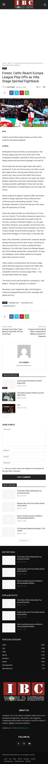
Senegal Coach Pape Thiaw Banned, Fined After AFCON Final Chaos (12, 331)
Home (4, 63)
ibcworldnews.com (27, 303)
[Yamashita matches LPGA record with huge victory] (8, 396)
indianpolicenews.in (9, 306)
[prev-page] (3, 416)
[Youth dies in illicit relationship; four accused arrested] (8, 494)
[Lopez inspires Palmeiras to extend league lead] (8, 384)
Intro (18, 405)
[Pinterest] (22, 93)
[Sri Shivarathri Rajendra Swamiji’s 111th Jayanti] (8, 532)
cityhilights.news (14, 303)
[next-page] (7, 416)
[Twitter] (16, 93)
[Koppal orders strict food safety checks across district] (8, 507)
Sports (10, 63)
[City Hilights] (3, 87)
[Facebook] (11, 93)
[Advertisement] (24, 34)
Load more (23, 541)
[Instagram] (24, 743)
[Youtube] (29, 743)
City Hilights (11, 87)
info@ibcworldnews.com (19, 728)
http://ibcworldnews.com (24, 365)
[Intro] (8, 408)
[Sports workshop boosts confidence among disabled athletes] (8, 519)
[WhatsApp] (27, 93)
